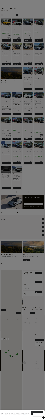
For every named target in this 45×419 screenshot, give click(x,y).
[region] (22, 414)
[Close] (44, 410)
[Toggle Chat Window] (43, 417)
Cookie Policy (25, 414)
